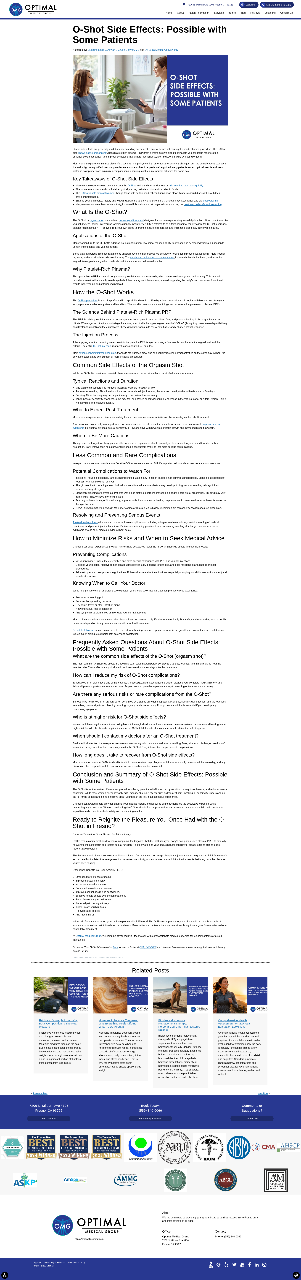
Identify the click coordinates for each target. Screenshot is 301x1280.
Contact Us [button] (286, 12)
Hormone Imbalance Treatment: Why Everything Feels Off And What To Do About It (118, 1023)
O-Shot (132, 185)
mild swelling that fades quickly (186, 185)
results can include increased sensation (152, 257)
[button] (4, 1275)
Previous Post (40, 1093)
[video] (211, 1264)
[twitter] (234, 1264)
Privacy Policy (39, 1266)
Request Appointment (150, 1118)
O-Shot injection (102, 346)
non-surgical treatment (131, 220)
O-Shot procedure (88, 300)
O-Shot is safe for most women (97, 193)
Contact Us (252, 1118)
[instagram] (264, 1264)
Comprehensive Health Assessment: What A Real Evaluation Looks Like (234, 1023)
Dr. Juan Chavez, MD (127, 50)
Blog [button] (243, 12)
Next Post (263, 1093)
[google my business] (218, 1264)
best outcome (210, 200)
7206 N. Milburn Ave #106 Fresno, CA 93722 (209, 4)
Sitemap (50, 1266)
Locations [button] (250, 4)
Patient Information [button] (198, 12)
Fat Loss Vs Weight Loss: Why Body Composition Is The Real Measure (58, 1023)
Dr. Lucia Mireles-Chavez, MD (161, 50)
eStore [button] (232, 12)
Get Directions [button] (49, 1118)
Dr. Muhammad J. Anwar (100, 50)
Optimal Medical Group (88, 936)
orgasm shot (96, 220)
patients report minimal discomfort (97, 353)
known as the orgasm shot (92, 153)
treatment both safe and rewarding (203, 204)
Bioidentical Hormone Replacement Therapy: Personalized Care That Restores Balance (179, 1025)
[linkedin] (256, 1264)
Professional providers (85, 522)
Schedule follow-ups (84, 630)
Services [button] (219, 12)
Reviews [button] (255, 12)
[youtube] (242, 1264)
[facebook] (249, 1264)
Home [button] (169, 12)
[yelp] (226, 1264)
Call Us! (278, 5)
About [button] (180, 12)
